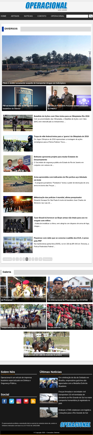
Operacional (57, 16)
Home (3, 16)
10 (40, 259)
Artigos (15, 16)
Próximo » (47, 259)
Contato (41, 16)
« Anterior (7, 259)
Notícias (28, 16)
